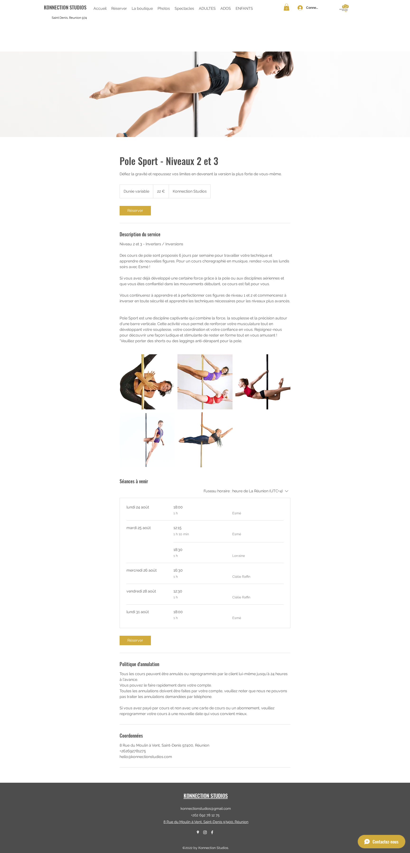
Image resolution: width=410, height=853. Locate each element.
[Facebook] (212, 832)
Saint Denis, (60, 17)
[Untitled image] (147, 381)
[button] (142, 8)
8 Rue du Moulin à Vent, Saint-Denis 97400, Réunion (205, 822)
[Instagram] (205, 832)
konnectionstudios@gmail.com (206, 808)
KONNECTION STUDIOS (206, 795)
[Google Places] (198, 832)
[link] (135, 210)
